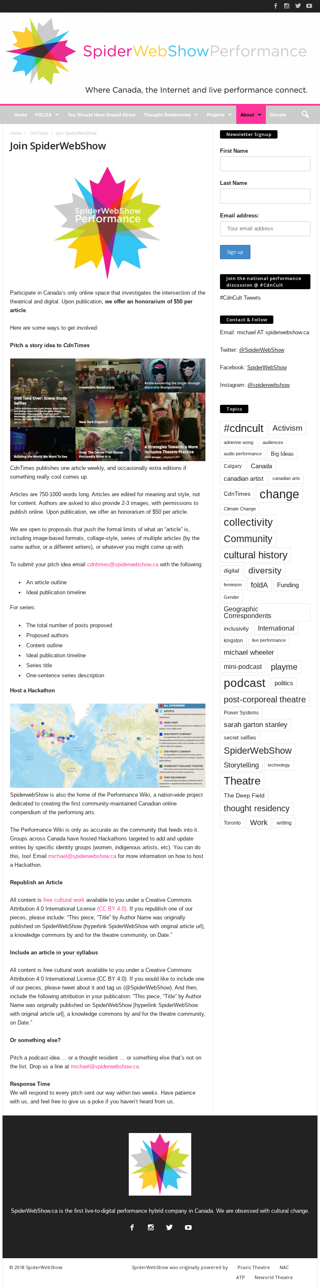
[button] (305, 115)
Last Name (233, 183)
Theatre (242, 781)
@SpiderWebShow (261, 350)
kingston (233, 641)
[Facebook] (275, 6)
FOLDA (43, 114)
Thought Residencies (167, 114)
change (279, 494)
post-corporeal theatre (265, 699)
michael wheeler (249, 652)
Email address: (239, 215)
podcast (244, 682)
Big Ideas (282, 454)
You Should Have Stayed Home (101, 114)
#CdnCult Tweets (240, 298)
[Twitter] (298, 6)
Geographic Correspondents (247, 612)
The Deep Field (244, 795)
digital (231, 571)
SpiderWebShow (267, 367)
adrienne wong (238, 442)
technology (279, 764)
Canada (261, 465)
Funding (288, 585)
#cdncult (243, 428)
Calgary (233, 466)
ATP (240, 1277)
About (247, 114)
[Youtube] (309, 6)
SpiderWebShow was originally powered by (180, 1267)
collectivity (248, 522)
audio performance (243, 453)
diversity (265, 570)
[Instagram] (287, 6)
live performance (269, 640)
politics (284, 683)
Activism (287, 428)
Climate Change (240, 508)
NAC (284, 1267)
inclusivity (236, 628)
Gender (231, 597)
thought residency (257, 808)
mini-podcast (243, 666)
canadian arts (286, 478)
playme (284, 666)
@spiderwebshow (269, 385)
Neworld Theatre (274, 1277)
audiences (272, 442)
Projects (216, 114)
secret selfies (240, 737)
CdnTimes (237, 494)
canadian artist (243, 478)
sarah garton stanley (256, 725)
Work (259, 822)
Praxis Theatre (254, 1267)
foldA (259, 584)
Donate (278, 114)
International (276, 628)
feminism (233, 584)
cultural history (256, 554)
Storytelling (241, 765)
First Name (234, 151)
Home (20, 114)
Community (248, 538)
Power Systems (241, 713)
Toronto (232, 823)
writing (284, 823)
